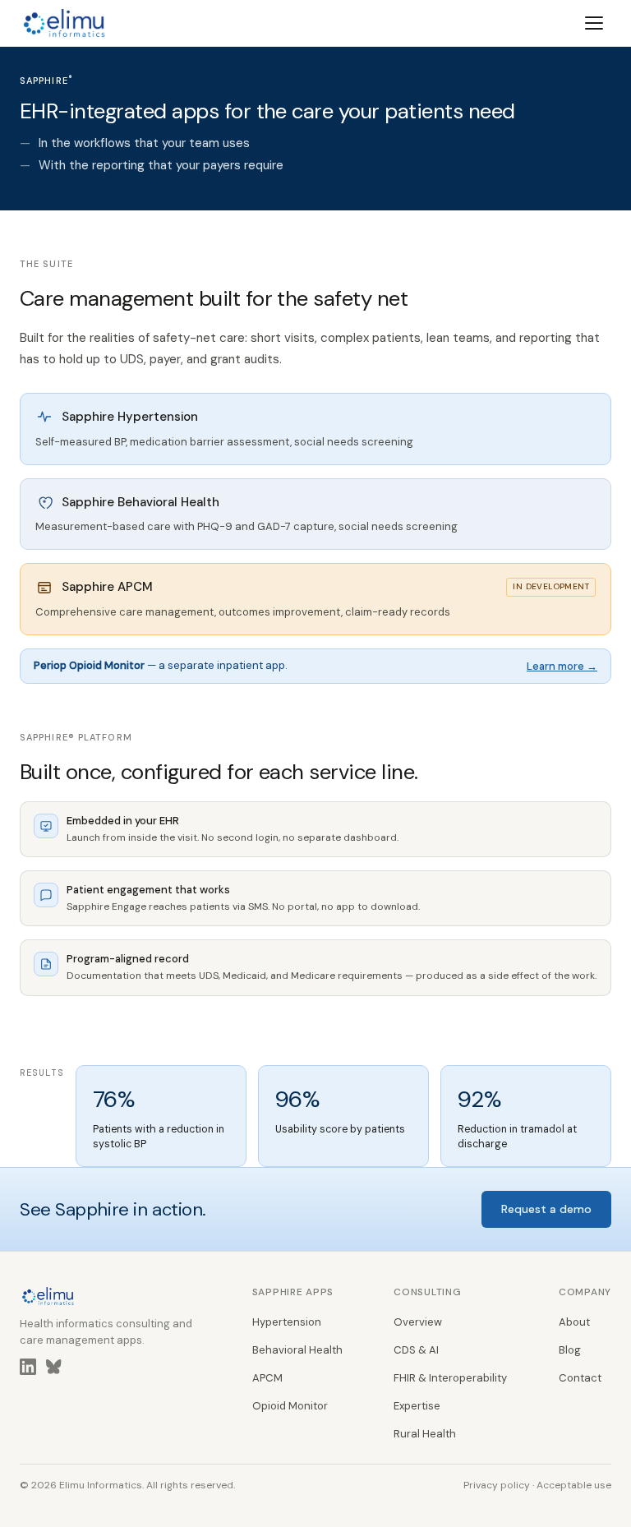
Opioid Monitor (290, 1406)
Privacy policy (496, 1485)
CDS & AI (416, 1350)
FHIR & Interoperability (450, 1378)
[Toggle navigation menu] (594, 23)
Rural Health (425, 1434)
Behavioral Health (297, 1350)
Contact (580, 1378)
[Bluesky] (54, 1370)
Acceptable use (574, 1485)
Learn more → (562, 666)
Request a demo (546, 1209)
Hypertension (286, 1322)
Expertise (417, 1406)
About (574, 1322)
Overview (418, 1322)
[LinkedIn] (28, 1370)
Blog (570, 1350)
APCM (267, 1378)
